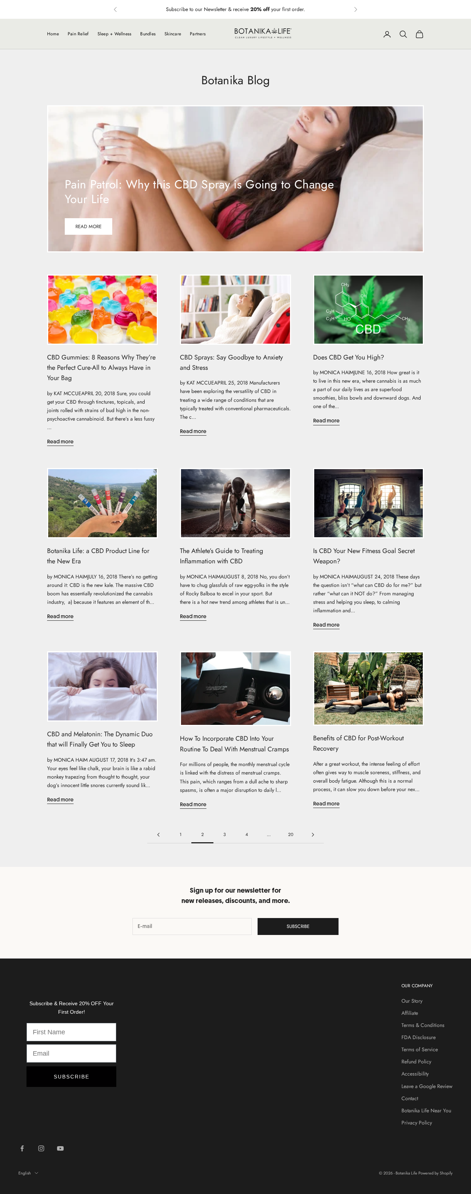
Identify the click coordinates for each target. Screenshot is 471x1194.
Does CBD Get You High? (348, 357)
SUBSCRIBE (71, 1077)
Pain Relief (78, 34)
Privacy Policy (416, 1122)
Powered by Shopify (435, 1173)
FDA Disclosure (418, 1037)
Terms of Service (419, 1049)
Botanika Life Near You (426, 1110)
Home (53, 34)
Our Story (411, 1001)
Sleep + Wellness (115, 34)
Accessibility (415, 1073)
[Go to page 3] (313, 834)
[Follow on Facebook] (22, 1148)
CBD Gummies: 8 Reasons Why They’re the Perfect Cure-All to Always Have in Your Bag (101, 367)
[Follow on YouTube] (60, 1148)
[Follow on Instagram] (41, 1148)
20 (290, 834)
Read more (88, 226)
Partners (198, 34)
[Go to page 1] (158, 834)
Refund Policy (416, 1061)
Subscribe (298, 926)
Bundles (148, 34)
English (24, 1173)
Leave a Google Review (427, 1086)
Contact (409, 1098)
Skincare (172, 34)
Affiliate (409, 1013)
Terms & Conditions (423, 1025)
